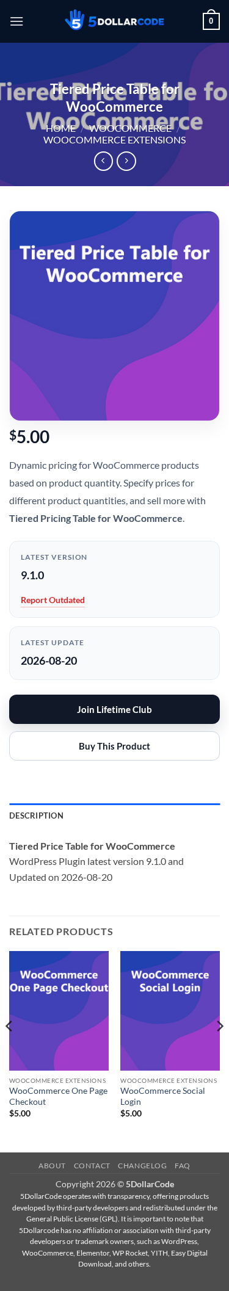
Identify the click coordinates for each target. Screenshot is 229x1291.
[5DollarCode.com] (115, 21)
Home (61, 128)
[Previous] (9, 1050)
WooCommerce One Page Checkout (58, 1096)
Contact (92, 1165)
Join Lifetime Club (114, 709)
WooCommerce (130, 128)
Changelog (142, 1165)
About (52, 1165)
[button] (16, 21)
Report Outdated (53, 600)
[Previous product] (126, 160)
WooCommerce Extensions (114, 139)
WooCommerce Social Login (162, 1096)
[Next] (219, 1050)
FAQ (183, 1165)
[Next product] (103, 160)
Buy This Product (114, 745)
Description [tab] (36, 815)
